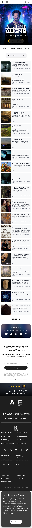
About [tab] (5, 48)
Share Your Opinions (22, 440)
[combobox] (16, 55)
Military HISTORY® (22, 432)
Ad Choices (20, 478)
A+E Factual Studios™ (7, 460)
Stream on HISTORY (15, 41)
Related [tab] (26, 48)
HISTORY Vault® (5, 436)
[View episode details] (16, 66)
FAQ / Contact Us (21, 443)
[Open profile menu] (29, 2)
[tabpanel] (16, 222)
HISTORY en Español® (7, 443)
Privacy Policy (5, 478)
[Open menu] (7, 2)
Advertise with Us (6, 455)
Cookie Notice (21, 475)
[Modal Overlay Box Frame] (16, 361)
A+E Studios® (5, 465)
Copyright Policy (6, 481)
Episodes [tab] (12, 48)
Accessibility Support (22, 460)
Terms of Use (5, 475)
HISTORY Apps (5, 440)
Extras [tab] (19, 48)
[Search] (25, 2)
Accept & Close (15, 522)
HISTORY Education (6, 432)
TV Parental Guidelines (22, 465)
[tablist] (16, 47)
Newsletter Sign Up (22, 436)
